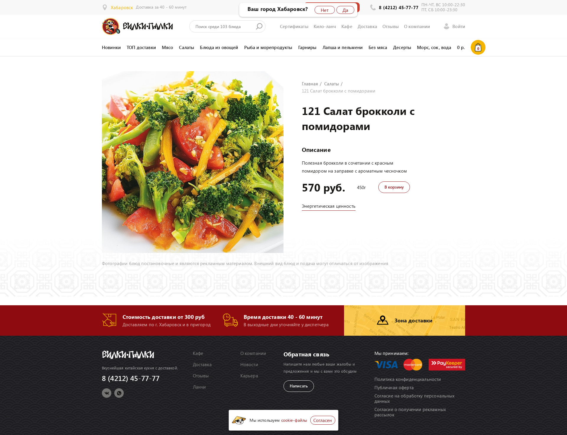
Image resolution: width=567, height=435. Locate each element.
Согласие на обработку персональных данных (414, 398)
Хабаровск (122, 7)
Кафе (346, 26)
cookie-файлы (294, 420)
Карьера (249, 375)
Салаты (186, 47)
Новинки (111, 47)
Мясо (167, 47)
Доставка (367, 26)
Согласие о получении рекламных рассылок (410, 412)
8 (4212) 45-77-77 (398, 7)
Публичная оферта (394, 387)
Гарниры (307, 47)
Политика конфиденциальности (407, 379)
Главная (310, 84)
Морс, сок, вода (434, 47)
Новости (249, 364)
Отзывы (390, 26)
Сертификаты (294, 26)
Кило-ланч (325, 26)
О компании (417, 26)
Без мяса (378, 47)
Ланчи (199, 386)
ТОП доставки (141, 47)
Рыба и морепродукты (268, 47)
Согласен (322, 420)
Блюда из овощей (219, 47)
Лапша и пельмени (342, 47)
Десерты (402, 47)
